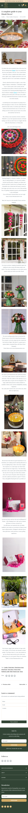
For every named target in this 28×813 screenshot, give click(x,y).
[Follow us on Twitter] (5, 761)
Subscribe (14, 745)
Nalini (11, 671)
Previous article (6, 684)
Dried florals (4, 669)
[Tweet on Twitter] (12, 676)
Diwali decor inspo (19, 667)
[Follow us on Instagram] (8, 761)
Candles (3, 16)
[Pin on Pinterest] (9, 676)
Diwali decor (11, 667)
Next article (22, 684)
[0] (22, 5)
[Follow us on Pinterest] (11, 761)
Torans (21, 671)
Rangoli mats (16, 671)
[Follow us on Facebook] (2, 761)
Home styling (17, 669)
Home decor (11, 669)
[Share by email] (15, 676)
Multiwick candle (5, 671)
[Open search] (19, 5)
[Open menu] (2, 5)
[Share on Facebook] (6, 676)
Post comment (14, 721)
